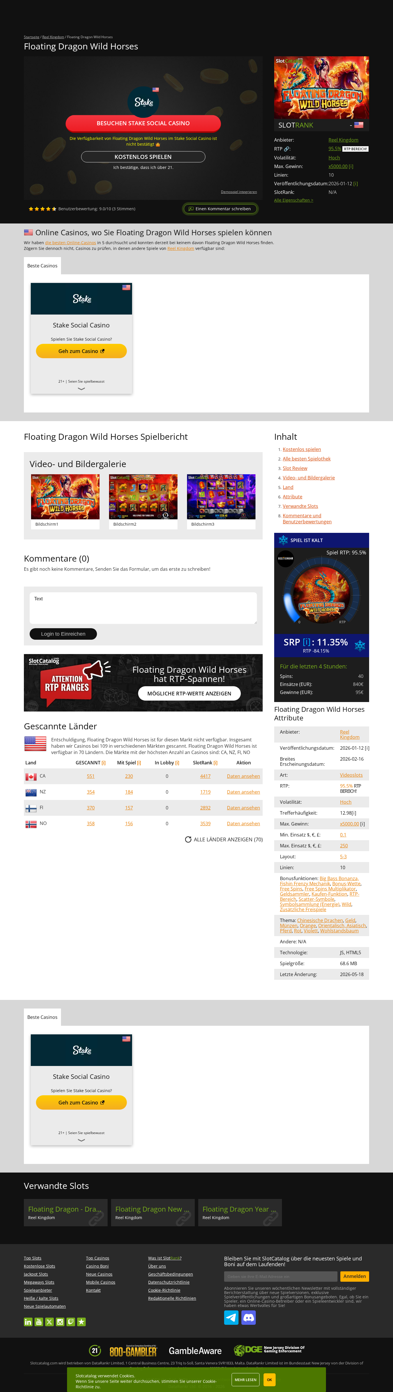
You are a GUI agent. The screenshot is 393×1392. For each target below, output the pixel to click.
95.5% (335, 148)
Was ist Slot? (165, 1258)
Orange (308, 925)
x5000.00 (338, 166)
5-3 (343, 856)
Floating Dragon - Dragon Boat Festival (68, 1209)
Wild (346, 904)
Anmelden (355, 1276)
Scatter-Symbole (316, 899)
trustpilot (81, 1319)
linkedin (28, 1319)
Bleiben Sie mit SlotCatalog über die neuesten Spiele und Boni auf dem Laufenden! (293, 1261)
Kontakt (93, 1290)
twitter (49, 1319)
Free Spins (291, 889)
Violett (311, 931)
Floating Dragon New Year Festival (155, 1209)
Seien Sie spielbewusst (86, 381)
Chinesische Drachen (320, 920)
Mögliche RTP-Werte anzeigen (189, 693)
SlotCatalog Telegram (231, 1315)
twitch (70, 1319)
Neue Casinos (99, 1274)
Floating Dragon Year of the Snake (242, 1209)
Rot (298, 931)
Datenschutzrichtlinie (169, 1282)
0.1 (343, 835)
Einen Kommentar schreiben (223, 208)
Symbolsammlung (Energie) (309, 904)
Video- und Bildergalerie (309, 478)
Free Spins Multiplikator (330, 889)
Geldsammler (294, 894)
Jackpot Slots (36, 1274)
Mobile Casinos (100, 1282)
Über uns (157, 1266)
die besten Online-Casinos (70, 242)
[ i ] (351, 166)
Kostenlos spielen (143, 157)
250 (344, 845)
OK (269, 1380)
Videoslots (351, 775)
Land (288, 487)
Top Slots (32, 1258)
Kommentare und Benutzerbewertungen (307, 518)
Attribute (292, 496)
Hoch (334, 158)
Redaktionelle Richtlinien (172, 1298)
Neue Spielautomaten (45, 1306)
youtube (39, 1319)
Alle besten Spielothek (307, 459)
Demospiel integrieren (239, 191)
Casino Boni (97, 1266)
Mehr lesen (245, 1379)
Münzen (288, 925)
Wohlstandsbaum (339, 931)
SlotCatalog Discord (248, 1315)
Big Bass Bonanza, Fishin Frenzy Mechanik (319, 881)
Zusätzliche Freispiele (303, 909)
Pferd (286, 931)
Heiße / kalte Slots (41, 1298)
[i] (104, 762)
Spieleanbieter (38, 1290)
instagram (60, 1319)
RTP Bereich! (355, 148)
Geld (350, 920)
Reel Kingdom (343, 140)
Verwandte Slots (300, 506)
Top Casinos (97, 1258)
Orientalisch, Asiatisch (342, 925)
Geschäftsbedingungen (170, 1274)
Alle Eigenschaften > (293, 200)
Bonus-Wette (346, 883)
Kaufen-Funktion (329, 894)
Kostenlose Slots (39, 1266)
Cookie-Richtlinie (164, 1290)
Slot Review (295, 468)
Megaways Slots (39, 1282)
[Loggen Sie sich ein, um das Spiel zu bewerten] (42, 208)
